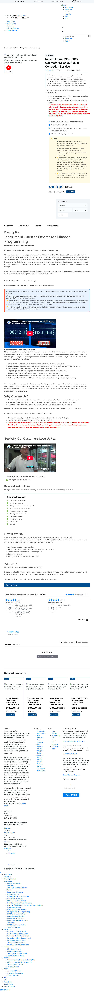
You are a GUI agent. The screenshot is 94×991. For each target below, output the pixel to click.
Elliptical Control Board (15, 951)
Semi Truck (59, 1)
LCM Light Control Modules (17, 909)
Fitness (67, 12)
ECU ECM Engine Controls (16, 901)
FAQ (53, 738)
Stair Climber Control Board (17, 953)
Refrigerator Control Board (16, 940)
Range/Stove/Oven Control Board (19, 938)
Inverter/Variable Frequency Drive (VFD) (21, 960)
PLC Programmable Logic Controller (20, 962)
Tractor (79, 1)
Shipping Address (13, 28)
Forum (54, 740)
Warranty (38, 226)
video (8, 71)
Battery (9, 890)
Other (67, 16)
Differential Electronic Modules (18, 896)
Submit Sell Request (70, 754)
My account (8, 874)
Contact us (10, 26)
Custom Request (12, 30)
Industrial (68, 14)
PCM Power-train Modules (16, 914)
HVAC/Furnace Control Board (17, 934)
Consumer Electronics (15, 973)
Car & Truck (20, 1)
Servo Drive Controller (15, 964)
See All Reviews (40, 594)
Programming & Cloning (15, 918)
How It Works (11, 24)
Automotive (69, 7)
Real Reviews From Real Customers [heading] (20, 594)
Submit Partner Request (71, 775)
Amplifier (10, 885)
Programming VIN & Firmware (17, 920)
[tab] (67, 642)
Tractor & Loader (13, 975)
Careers (40, 742)
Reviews (40, 740)
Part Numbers (52, 226)
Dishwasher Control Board (16, 931)
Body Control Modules (15, 892)
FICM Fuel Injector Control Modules (19, 903)
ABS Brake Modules (14, 883)
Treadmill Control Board (15, 955)
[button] (85, 594)
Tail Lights (10, 923)
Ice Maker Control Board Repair (18, 936)
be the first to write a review (47, 656)
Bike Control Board (14, 949)
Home (6, 48)
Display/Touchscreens (14, 898)
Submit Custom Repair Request (74, 741)
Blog (38, 744)
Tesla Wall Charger (13, 927)
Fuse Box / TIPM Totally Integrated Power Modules (25, 905)
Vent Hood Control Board (16, 942)
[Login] (68, 38)
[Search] (90, 36)
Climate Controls (13, 894)
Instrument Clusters (14, 907)
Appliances (68, 10)
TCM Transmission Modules (16, 925)
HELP (66, 18)
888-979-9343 (21, 16)
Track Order (11, 21)
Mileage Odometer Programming (30, 48)
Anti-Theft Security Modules (17, 888)
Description (8, 226)
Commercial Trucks (14, 971)
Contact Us (8, 848)
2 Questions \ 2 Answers (73, 70)
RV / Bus (40, 1)
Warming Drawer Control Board (18, 945)
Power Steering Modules (15, 916)
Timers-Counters (13, 966)
